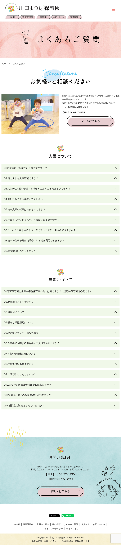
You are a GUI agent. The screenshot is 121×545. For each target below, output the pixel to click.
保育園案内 (28, 524)
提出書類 (56, 524)
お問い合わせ (99, 524)
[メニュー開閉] (113, 10)
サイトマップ (72, 528)
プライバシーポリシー (52, 528)
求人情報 (85, 524)
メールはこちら (90, 121)
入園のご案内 (43, 524)
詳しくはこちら (60, 491)
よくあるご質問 (71, 524)
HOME (4, 64)
